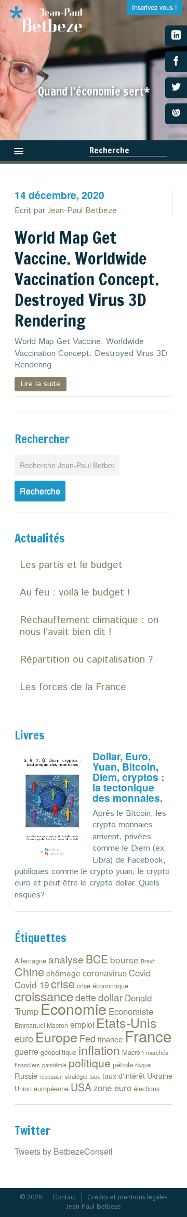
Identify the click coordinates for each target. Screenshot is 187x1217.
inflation (99, 1050)
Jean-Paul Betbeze (82, 211)
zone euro (112, 1087)
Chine (29, 971)
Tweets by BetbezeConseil (64, 1151)
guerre (26, 1051)
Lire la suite (40, 384)
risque (143, 1065)
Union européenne (42, 1088)
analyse (66, 959)
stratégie (76, 1076)
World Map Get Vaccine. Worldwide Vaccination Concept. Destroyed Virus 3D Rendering (87, 279)
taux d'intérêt (123, 1075)
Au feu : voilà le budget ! (75, 593)
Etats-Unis (126, 1022)
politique (90, 1062)
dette (85, 997)
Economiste (131, 1011)
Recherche (109, 150)
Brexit (148, 961)
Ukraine (159, 1075)
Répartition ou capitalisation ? (86, 660)
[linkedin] (176, 35)
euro (24, 1038)
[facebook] (176, 61)
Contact (64, 1197)
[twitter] (176, 87)
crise (63, 983)
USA (81, 1086)
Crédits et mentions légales (127, 1197)
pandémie (54, 1065)
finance (110, 1039)
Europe (56, 1036)
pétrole (123, 1064)
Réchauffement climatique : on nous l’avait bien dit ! (89, 626)
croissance (44, 996)
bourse (124, 959)
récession (51, 1076)
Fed (87, 1038)
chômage (63, 972)
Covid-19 (32, 984)
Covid (140, 973)
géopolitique (58, 1052)
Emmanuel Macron (41, 1025)
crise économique (102, 985)
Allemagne (30, 960)
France (148, 1036)
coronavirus (105, 973)
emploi (82, 1024)
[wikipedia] (176, 113)
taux (94, 1076)
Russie (26, 1075)
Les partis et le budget (71, 565)
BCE (97, 959)
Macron (133, 1052)
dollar (110, 997)
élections (146, 1088)
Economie (73, 1008)
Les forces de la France (73, 687)
